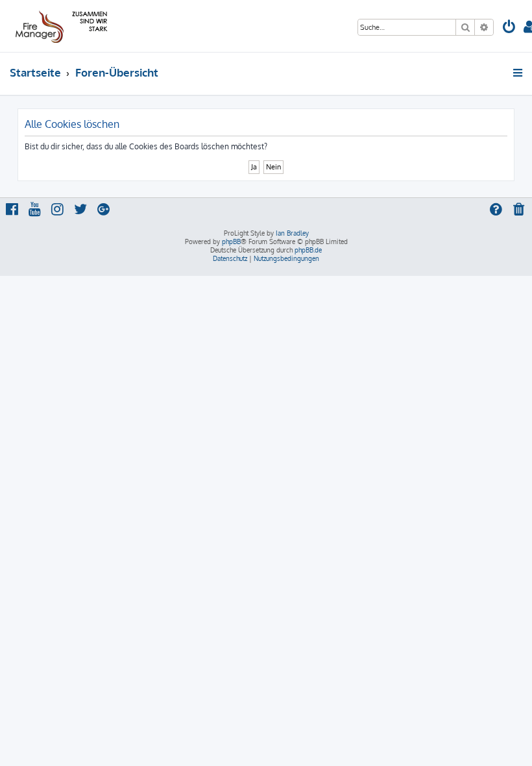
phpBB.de (308, 250)
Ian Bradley (292, 233)
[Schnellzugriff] (519, 72)
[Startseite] (59, 25)
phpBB (231, 241)
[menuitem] (509, 28)
